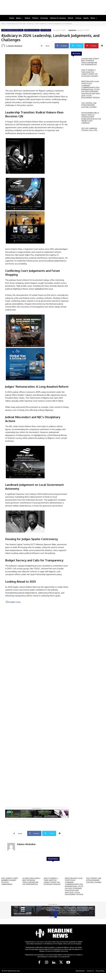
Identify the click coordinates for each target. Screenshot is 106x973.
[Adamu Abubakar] (3, 46)
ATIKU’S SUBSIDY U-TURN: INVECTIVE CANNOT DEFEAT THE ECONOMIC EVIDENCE (89, 73)
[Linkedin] (53, 962)
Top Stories (45, 30)
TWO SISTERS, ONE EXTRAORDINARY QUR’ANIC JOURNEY (89, 105)
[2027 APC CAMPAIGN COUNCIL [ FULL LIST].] (75, 131)
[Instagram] (46, 962)
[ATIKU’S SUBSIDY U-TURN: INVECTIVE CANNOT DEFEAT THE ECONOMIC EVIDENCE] (75, 72)
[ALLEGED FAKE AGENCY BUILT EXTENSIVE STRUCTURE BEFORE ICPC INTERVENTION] (75, 61)
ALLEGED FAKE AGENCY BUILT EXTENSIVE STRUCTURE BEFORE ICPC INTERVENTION (90, 62)
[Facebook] (39, 962)
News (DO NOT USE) (32, 30)
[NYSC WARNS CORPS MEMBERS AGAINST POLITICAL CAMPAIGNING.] (10, 869)
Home (3, 23)
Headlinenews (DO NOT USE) (16, 23)
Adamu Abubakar (15, 46)
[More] (102, 45)
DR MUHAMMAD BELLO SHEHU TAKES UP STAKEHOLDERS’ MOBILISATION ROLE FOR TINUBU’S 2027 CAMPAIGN (91, 118)
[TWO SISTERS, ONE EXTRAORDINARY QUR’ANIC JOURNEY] (75, 105)
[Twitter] (61, 962)
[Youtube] (68, 962)
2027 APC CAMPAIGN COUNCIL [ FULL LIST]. (89, 129)
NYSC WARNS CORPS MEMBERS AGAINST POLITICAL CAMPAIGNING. (9, 881)
